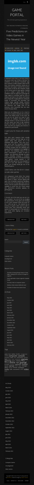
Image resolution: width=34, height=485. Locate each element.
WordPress (9, 477)
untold (21, 369)
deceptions (7, 357)
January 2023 (10, 317)
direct (15, 357)
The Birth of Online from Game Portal (16, 287)
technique (15, 367)
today (7, 369)
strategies (24, 366)
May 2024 (9, 297)
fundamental (18, 359)
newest (18, 50)
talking (6, 367)
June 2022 (9, 335)
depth (11, 357)
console (21, 356)
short (16, 366)
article (6, 354)
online (12, 362)
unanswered (16, 369)
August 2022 (10, 330)
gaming (8, 361)
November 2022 (11, 322)
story (19, 366)
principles (7, 364)
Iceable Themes (24, 477)
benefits (18, 354)
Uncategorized (8, 258)
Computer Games (9, 256)
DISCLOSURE (20, 480)
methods (18, 361)
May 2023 (9, 307)
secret (6, 366)
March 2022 (10, 342)
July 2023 (9, 302)
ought (17, 362)
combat (6, 355)
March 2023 (10, 312)
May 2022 (9, 337)
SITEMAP (27, 480)
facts (6, 359)
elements (26, 357)
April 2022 (9, 340)
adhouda (17, 48)
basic (9, 354)
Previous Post (11, 219)
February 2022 (10, 345)
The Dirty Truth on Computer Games (16, 282)
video (22, 50)
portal (23, 362)
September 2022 (11, 327)
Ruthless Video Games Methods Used (16, 285)
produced (12, 364)
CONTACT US (13, 480)
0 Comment (9, 50)
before (13, 354)
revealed (25, 364)
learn (13, 361)
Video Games (12, 25)
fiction (9, 359)
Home (8, 25)
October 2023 (10, 300)
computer (13, 356)
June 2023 (9, 305)
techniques (21, 367)
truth (11, 369)
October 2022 (10, 325)
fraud (13, 359)
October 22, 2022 (9, 48)
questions (18, 364)
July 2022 (9, 332)
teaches (10, 367)
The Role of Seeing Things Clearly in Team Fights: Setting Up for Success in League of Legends (17, 274)
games (15, 50)
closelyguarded (24, 354)
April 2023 (9, 310)
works (6, 371)
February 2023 (10, 315)
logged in (15, 229)
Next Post (23, 219)
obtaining (7, 362)
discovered (20, 357)
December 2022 (11, 320)
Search (6, 239)
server (11, 366)
